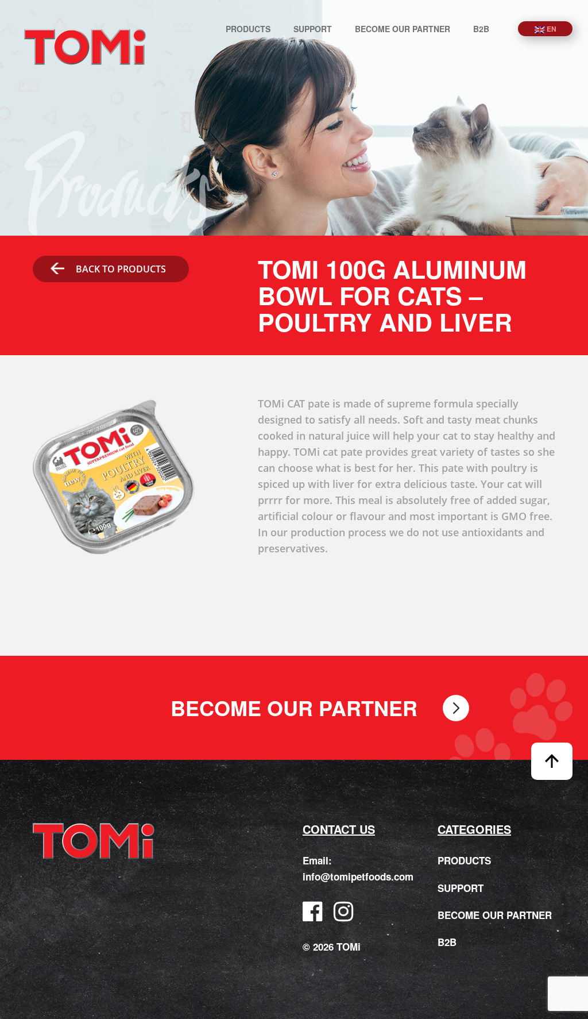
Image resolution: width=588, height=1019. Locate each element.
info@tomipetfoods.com (358, 876)
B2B (481, 28)
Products (248, 28)
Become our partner (402, 28)
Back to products (121, 269)
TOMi (85, 47)
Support (312, 28)
